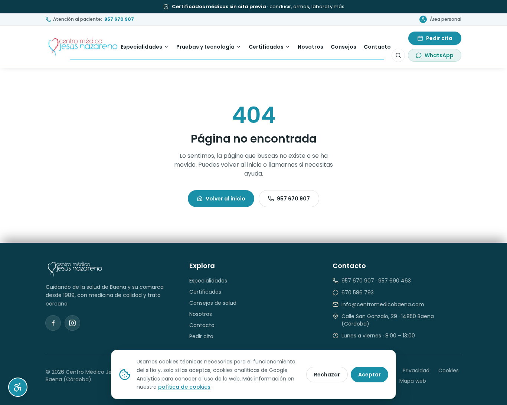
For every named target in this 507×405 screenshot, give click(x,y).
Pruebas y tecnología (205, 46)
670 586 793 (357, 292)
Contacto (377, 46)
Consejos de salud (212, 303)
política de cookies (184, 387)
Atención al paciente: (93, 19)
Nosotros (310, 46)
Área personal (445, 19)
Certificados (266, 46)
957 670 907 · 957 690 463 (376, 280)
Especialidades (141, 46)
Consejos (343, 46)
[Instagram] (72, 323)
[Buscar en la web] (398, 55)
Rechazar (327, 374)
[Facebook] (53, 323)
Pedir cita (439, 38)
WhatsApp (439, 55)
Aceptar (369, 374)
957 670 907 (293, 198)
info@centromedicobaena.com (382, 304)
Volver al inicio (225, 198)
